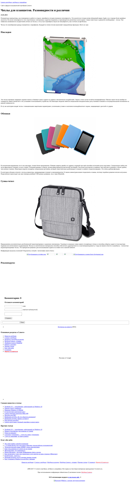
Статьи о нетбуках (10, 338)
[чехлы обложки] (65, 163)
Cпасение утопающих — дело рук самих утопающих (22, 434)
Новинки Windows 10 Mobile (14, 410)
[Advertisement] (65, 378)
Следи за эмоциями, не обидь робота (16, 436)
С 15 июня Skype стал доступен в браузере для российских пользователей (29, 445)
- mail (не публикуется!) (29, 309)
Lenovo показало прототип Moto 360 (16, 413)
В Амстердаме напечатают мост (15, 412)
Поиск (22, 322)
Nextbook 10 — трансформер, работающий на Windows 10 (23, 406)
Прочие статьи (9, 346)
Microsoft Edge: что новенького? (15, 450)
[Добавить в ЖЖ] (88, 254)
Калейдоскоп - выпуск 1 (12, 456)
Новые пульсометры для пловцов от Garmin (19, 431)
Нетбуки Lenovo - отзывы (13, 341)
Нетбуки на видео (53, 462)
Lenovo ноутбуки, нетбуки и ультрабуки (14, 2)
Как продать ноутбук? (12, 420)
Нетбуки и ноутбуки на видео (14, 339)
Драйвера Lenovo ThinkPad (13, 343)
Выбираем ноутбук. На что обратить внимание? (20, 417)
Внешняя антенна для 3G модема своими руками (20, 457)
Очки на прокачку (10, 433)
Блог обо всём (9, 348)
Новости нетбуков (10, 336)
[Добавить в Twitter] (36, 254)
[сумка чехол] (65, 241)
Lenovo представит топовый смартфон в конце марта (22, 422)
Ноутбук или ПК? (10, 415)
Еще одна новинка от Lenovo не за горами (18, 449)
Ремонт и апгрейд (10, 344)
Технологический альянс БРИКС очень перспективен (22, 447)
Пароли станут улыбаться (13, 408)
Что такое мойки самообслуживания (16, 444)
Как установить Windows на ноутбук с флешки (20, 459)
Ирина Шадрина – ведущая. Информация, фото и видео (23, 452)
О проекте (8, 350)
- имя (24, 306)
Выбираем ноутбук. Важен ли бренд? (17, 418)
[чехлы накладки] (65, 97)
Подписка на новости (65, 327)
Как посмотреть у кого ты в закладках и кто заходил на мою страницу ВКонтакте (31, 454)
